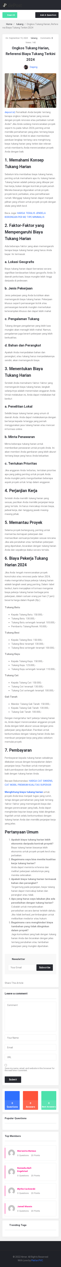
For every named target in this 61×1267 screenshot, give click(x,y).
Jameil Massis (24, 1206)
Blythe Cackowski (26, 1189)
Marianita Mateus (26, 1151)
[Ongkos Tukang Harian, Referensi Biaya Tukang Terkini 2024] (30, 90)
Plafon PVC (37, 1260)
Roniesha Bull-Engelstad (24, 1170)
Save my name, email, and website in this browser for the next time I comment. (29, 1069)
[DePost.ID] (12, 5)
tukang (34, 38)
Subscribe (44, 967)
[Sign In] (50, 5)
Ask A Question (48, 15)
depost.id (10, 112)
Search (11, 15)
